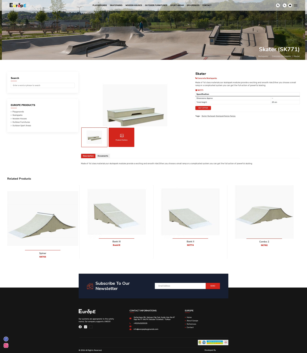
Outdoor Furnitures (21, 122)
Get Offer (203, 108)
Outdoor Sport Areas (21, 125)
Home (251, 56)
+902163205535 (140, 323)
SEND (212, 286)
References (193, 5)
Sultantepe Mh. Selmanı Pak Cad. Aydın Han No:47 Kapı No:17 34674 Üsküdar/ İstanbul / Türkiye (154, 318)
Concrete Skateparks (281, 56)
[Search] (73, 84)
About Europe (192, 321)
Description (88, 156)
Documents (103, 156)
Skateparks (263, 56)
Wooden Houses (19, 119)
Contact (207, 5)
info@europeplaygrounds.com (146, 329)
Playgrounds (18, 112)
